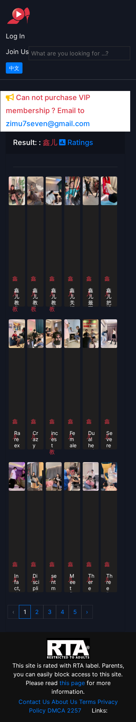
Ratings (79, 142)
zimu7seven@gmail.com (48, 123)
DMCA (56, 710)
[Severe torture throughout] (109, 333)
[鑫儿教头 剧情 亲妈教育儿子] (35, 190)
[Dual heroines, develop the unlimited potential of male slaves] (91, 333)
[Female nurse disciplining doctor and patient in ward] (72, 333)
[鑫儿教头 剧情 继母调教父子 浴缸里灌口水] (54, 190)
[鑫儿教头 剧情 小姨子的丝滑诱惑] (17, 190)
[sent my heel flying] (54, 476)
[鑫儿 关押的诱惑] (72, 190)
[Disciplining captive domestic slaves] (35, 476)
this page (72, 682)
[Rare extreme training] (17, 333)
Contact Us (34, 701)
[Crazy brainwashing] (35, 333)
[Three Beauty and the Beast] (109, 476)
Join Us (17, 51)
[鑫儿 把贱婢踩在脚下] (109, 190)
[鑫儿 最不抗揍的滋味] (91, 190)
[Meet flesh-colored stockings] (72, 476)
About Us (64, 701)
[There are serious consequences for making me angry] (91, 476)
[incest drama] (54, 333)
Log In (15, 36)
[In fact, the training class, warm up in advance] (17, 476)
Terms (87, 701)
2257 (74, 710)
